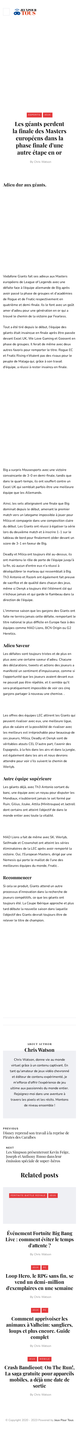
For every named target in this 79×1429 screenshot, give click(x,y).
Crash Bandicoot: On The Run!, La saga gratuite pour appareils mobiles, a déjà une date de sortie (39, 1376)
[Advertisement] (39, 65)
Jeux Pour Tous (64, 1420)
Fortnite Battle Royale (28, 1195)
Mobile (45, 1359)
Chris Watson (42, 162)
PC (45, 1267)
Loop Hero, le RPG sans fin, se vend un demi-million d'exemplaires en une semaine (40, 1281)
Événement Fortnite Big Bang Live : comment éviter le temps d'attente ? (39, 1239)
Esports (34, 114)
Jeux (48, 114)
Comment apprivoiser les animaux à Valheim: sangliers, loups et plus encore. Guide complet (39, 1327)
